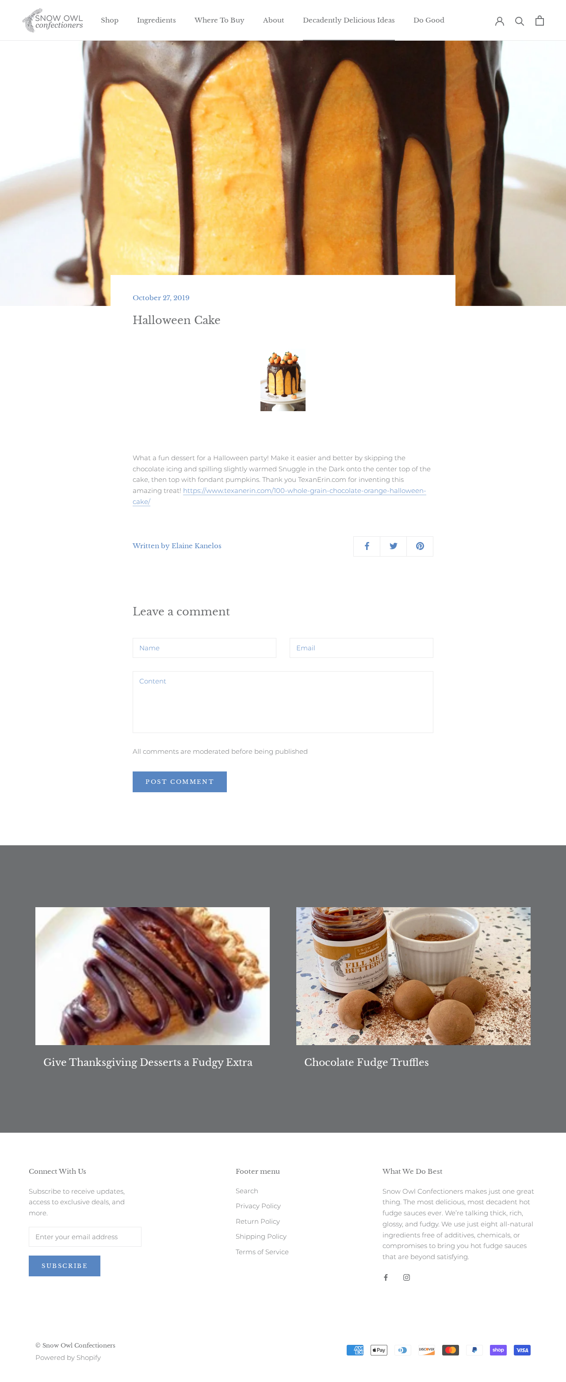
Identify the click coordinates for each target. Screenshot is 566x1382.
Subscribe (65, 1266)
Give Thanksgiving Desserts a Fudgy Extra (147, 1063)
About (273, 20)
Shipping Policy (261, 1236)
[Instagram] (406, 1277)
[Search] (519, 20)
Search (247, 1191)
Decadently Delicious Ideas (349, 20)
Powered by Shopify (68, 1357)
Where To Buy (220, 20)
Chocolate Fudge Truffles (366, 1063)
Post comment (179, 782)
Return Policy (258, 1221)
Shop (110, 20)
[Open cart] (539, 20)
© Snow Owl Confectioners (75, 1345)
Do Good (428, 20)
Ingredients (156, 20)
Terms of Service (262, 1252)
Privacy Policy (258, 1206)
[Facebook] (385, 1277)
